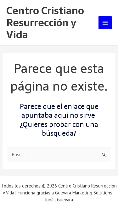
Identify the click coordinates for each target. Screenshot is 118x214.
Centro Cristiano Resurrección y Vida (45, 23)
